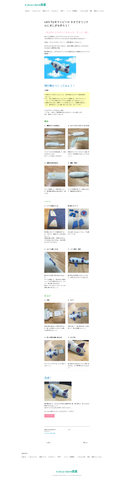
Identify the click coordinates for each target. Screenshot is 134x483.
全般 (54, 433)
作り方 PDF (49, 415)
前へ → (85, 442)
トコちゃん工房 (48, 433)
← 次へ (49, 442)
